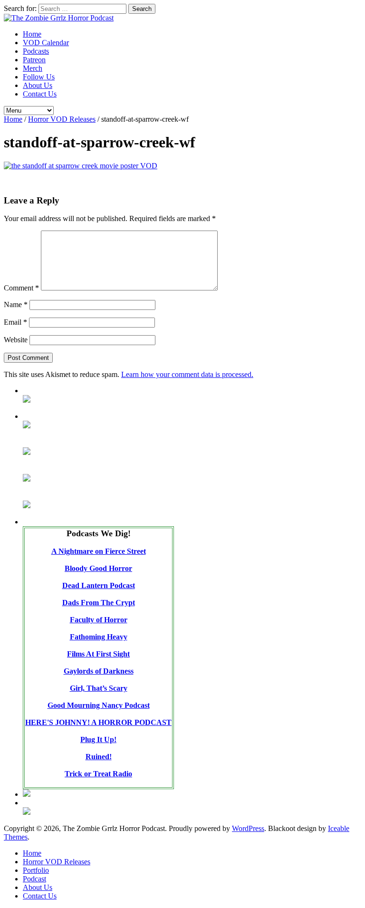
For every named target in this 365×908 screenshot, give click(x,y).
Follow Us (39, 77)
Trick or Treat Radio (98, 774)
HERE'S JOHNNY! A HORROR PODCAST (98, 722)
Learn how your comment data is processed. (187, 374)
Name (16, 304)
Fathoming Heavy (98, 637)
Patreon (34, 60)
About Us (37, 85)
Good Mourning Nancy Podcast (99, 705)
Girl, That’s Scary (98, 688)
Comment (21, 288)
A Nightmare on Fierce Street (98, 551)
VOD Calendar (46, 43)
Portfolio (36, 870)
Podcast (34, 879)
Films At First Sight (98, 654)
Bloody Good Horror (98, 568)
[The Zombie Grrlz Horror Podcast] (59, 18)
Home (32, 34)
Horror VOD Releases (62, 119)
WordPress (248, 828)
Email (15, 322)
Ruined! (99, 757)
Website (16, 340)
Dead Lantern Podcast (98, 585)
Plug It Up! (98, 739)
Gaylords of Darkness (99, 671)
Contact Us (40, 94)
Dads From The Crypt (98, 603)
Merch (32, 68)
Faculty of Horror (98, 620)
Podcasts (36, 51)
